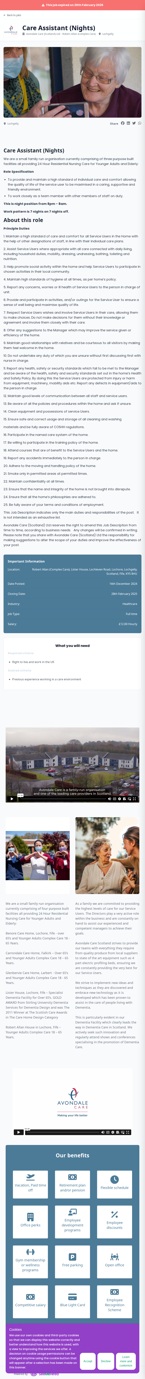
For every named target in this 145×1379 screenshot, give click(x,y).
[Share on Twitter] (134, 123)
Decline (106, 1361)
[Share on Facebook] (122, 123)
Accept (87, 1361)
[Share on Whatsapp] (139, 123)
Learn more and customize (126, 1361)
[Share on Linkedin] (128, 123)
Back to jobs (14, 15)
